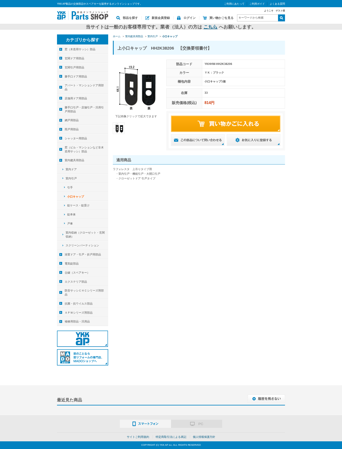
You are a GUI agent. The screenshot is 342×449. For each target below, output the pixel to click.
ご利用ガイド (257, 3)
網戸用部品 (72, 120)
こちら (211, 26)
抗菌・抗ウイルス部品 (79, 303)
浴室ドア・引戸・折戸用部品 (83, 254)
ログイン (190, 18)
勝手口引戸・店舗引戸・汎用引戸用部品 (84, 109)
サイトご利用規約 (138, 437)
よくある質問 (277, 3)
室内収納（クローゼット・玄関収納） (85, 234)
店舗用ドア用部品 (76, 98)
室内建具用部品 (74, 160)
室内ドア (71, 169)
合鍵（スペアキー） (77, 272)
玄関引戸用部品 (74, 67)
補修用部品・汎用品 (77, 321)
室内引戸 (71, 178)
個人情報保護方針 (204, 437)
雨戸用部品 (72, 129)
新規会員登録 (161, 18)
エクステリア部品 (76, 281)
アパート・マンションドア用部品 (84, 87)
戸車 (70, 223)
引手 (70, 187)
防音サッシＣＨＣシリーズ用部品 (84, 292)
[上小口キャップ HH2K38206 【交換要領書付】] (118, 128)
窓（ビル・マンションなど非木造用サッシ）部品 (84, 149)
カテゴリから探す (82, 39)
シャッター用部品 (76, 138)
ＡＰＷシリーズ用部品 (79, 312)
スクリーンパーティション (82, 245)
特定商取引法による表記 (171, 437)
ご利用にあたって (234, 3)
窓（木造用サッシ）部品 (80, 49)
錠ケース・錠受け (78, 205)
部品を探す (130, 18)
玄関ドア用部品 (74, 58)
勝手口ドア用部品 (76, 76)
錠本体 (71, 214)
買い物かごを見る (221, 18)
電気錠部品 (72, 263)
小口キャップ (75, 196)
